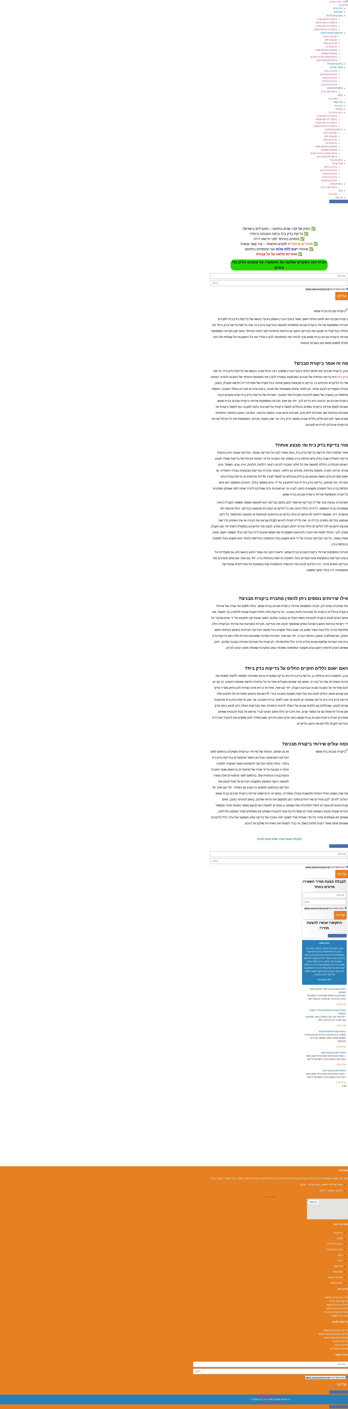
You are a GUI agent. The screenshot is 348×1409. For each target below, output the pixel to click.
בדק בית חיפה (330, 71)
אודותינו (338, 12)
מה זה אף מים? (330, 43)
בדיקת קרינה (331, 47)
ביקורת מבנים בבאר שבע (333, 1052)
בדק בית (338, 8)
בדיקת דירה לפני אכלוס (326, 22)
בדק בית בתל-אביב (328, 74)
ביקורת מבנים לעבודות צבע (332, 1031)
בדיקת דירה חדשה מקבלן (325, 29)
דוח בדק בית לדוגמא (337, 1304)
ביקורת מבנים (335, 88)
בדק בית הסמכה (339, 1315)
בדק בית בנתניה (329, 78)
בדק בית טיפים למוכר (336, 1308)
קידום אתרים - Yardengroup (271, 1396)
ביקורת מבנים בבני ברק (334, 1070)
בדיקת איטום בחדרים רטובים (323, 57)
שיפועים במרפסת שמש (326, 50)
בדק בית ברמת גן (329, 84)
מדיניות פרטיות (323, 289)
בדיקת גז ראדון (340, 1341)
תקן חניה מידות (330, 36)
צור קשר (338, 102)
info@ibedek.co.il (270, 1403)
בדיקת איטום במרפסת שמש (333, 1334)
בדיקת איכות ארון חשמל (335, 1330)
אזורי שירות (336, 67)
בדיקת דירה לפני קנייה (327, 19)
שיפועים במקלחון (329, 53)
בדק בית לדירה (334, 15)
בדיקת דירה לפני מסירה (326, 26)
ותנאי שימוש (311, 289)
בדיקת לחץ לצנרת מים (327, 60)
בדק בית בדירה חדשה (336, 1297)
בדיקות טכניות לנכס (332, 33)
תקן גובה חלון (331, 40)
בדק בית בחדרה (329, 81)
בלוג (340, 95)
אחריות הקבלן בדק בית (336, 1312)
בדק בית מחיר (335, 63)
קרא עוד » (341, 1004)
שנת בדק (333, 99)
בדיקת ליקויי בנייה (329, 91)
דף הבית (344, 205)
